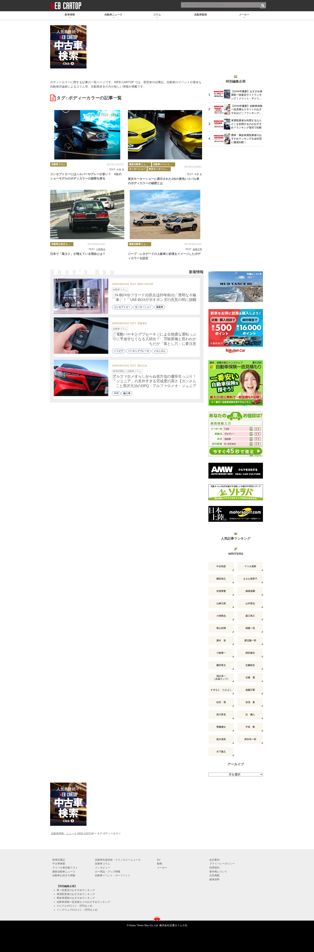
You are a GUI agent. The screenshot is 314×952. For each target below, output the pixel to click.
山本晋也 (250, 603)
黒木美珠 (221, 739)
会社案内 (214, 859)
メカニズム (160, 351)
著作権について (218, 871)
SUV (116, 393)
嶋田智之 (221, 578)
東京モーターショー (159, 169)
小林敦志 (100, 249)
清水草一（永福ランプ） (221, 677)
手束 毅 (250, 727)
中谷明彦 (221, 566)
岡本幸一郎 (250, 739)
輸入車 (126, 393)
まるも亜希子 (250, 578)
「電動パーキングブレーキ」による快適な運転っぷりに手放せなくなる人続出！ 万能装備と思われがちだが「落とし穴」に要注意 (154, 339)
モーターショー (137, 169)
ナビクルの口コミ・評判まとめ (74, 905)
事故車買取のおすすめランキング (76, 897)
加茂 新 (250, 702)
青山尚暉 (221, 628)
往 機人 (250, 714)
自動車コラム (58, 164)
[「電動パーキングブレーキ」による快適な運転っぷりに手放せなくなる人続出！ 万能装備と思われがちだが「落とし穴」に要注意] (81, 335)
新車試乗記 (119, 371)
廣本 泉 (221, 640)
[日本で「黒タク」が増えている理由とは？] (87, 214)
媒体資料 (214, 879)
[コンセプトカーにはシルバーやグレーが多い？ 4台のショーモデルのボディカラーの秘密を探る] (87, 134)
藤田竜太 (221, 665)
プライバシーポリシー (222, 863)
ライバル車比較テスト (65, 867)
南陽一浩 (250, 628)
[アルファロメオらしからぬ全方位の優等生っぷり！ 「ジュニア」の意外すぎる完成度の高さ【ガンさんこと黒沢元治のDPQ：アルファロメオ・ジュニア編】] (81, 378)
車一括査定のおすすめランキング (76, 890)
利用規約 (214, 867)
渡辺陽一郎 (250, 640)
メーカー (162, 867)
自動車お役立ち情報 (62, 244)
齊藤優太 (221, 727)
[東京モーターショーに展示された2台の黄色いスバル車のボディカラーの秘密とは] (165, 134)
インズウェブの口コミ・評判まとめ (77, 909)
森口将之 (250, 615)
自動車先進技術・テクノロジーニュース (118, 859)
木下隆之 (221, 751)
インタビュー (102, 867)
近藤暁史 (250, 665)
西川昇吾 (221, 714)
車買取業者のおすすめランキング (76, 894)
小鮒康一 (221, 652)
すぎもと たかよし (221, 689)
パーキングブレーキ (138, 351)
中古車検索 (58, 863)
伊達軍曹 (221, 591)
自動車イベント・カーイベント (164, 164)
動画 (159, 863)
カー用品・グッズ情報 (107, 871)
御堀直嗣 (250, 591)
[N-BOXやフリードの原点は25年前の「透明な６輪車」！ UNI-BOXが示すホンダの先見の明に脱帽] (81, 296)
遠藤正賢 (197, 249)
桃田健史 (250, 652)
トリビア (118, 351)
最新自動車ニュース (139, 164)
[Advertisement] (235, 211)
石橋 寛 (250, 677)
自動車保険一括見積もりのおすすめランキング (83, 901)
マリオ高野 (250, 566)
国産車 (159, 307)
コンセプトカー (122, 307)
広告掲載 (214, 875)
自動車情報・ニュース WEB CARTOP (72, 833)
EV (158, 859)
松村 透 (221, 702)
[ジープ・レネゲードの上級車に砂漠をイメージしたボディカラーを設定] (165, 214)
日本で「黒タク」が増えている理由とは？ (77, 253)
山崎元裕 (221, 603)
